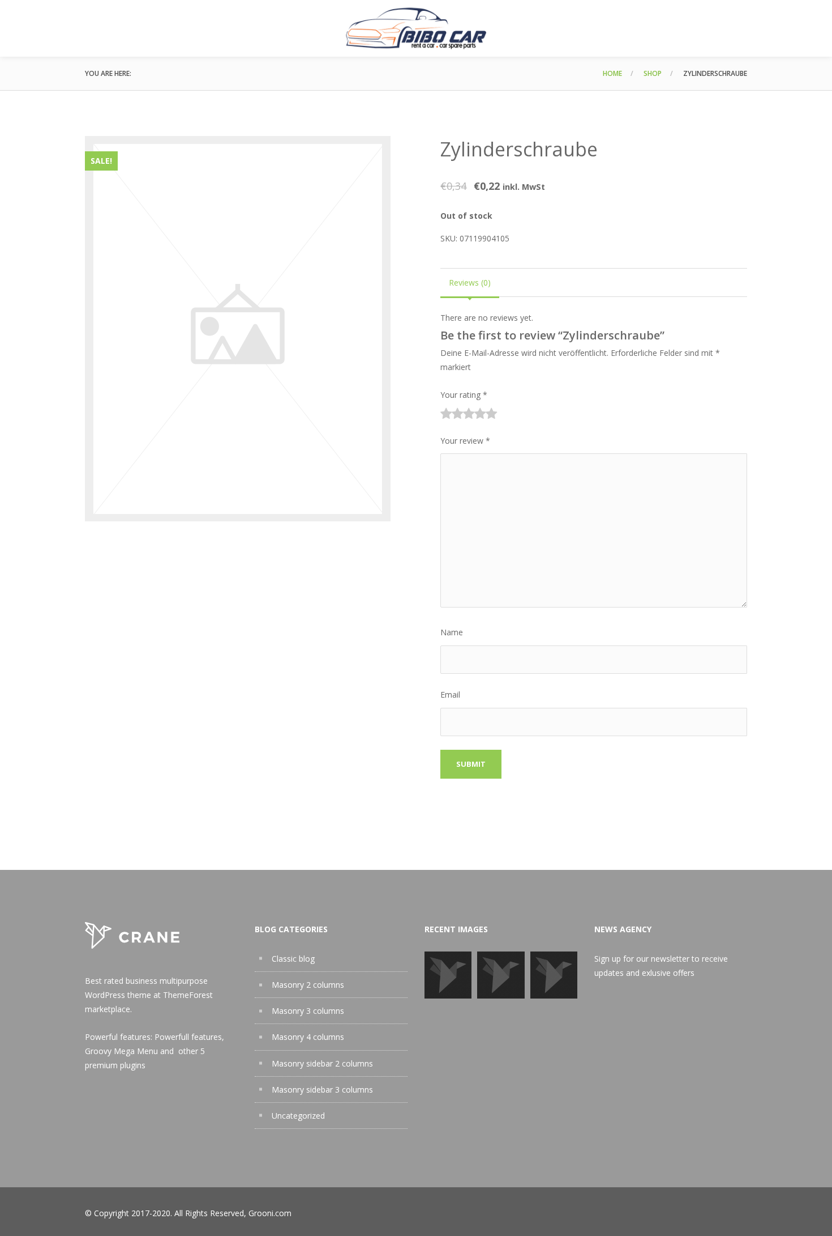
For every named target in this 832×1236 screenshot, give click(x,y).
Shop (653, 73)
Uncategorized (298, 1115)
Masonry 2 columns (308, 984)
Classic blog (293, 958)
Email (450, 694)
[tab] (469, 282)
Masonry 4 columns (308, 1036)
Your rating (463, 394)
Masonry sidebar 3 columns (322, 1089)
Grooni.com (269, 1213)
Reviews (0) (470, 282)
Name (451, 632)
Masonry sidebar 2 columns (322, 1063)
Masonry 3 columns (308, 1010)
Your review (465, 440)
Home (612, 73)
